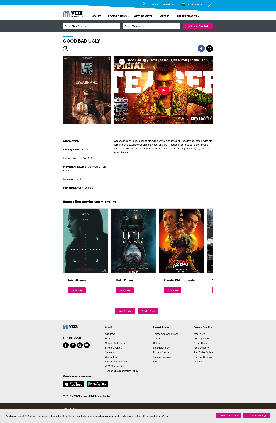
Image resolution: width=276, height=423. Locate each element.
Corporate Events (115, 343)
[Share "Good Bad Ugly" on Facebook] (201, 48)
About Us (110, 333)
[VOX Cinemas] (73, 14)
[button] (256, 415)
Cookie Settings (162, 356)
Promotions (200, 343)
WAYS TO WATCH (144, 16)
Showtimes (76, 290)
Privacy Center (161, 352)
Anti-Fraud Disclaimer (117, 361)
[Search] (143, 4)
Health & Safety (161, 347)
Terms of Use (160, 338)
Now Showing (125, 311)
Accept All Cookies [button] (229, 415)
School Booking (113, 347)
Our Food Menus (203, 356)
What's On (199, 333)
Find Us (157, 361)
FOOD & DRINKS (117, 16)
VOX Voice (199, 361)
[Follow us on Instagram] (80, 345)
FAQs (108, 338)
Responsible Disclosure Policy (121, 370)
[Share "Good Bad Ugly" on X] (209, 48)
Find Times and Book (198, 25)
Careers (109, 352)
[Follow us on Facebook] (66, 345)
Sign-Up (168, 4)
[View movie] (85, 241)
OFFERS (165, 16)
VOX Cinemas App (115, 366)
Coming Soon (148, 311)
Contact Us (111, 356)
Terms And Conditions (165, 333)
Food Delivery (201, 347)
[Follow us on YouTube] (87, 345)
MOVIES (97, 16)
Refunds (158, 343)
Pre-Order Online (203, 352)
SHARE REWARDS (186, 16)
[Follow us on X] (73, 345)
